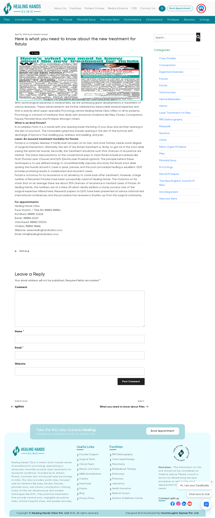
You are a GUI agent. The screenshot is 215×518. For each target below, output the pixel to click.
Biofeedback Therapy (124, 469)
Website (20, 364)
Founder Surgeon (88, 454)
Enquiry (83, 488)
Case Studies (167, 58)
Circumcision (154, 19)
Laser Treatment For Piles (175, 113)
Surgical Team (87, 459)
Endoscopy (118, 474)
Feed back (85, 483)
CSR (134, 8)
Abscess (189, 19)
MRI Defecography (170, 119)
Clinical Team (86, 464)
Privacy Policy (86, 498)
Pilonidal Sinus (86, 19)
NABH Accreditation (90, 474)
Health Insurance (121, 488)
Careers (83, 479)
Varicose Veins (109, 19)
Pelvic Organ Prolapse (172, 147)
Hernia (54, 19)
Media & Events (118, 8)
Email (19, 348)
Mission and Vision (89, 469)
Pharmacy (117, 479)
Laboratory (118, 483)
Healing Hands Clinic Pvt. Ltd (51, 513)
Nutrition (164, 133)
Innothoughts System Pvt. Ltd (180, 513)
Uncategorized (168, 192)
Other (163, 140)
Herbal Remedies (169, 99)
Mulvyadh (165, 126)
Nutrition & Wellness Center (127, 498)
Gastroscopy (167, 92)
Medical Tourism (121, 493)
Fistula (41, 19)
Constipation (23, 19)
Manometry (118, 464)
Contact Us (147, 8)
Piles (7, 19)
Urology (205, 19)
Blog (81, 493)
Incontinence (132, 19)
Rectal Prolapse (169, 174)
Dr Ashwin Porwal (39, 35)
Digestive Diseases (171, 72)
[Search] (198, 37)
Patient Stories (94, 8)
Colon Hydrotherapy (123, 459)
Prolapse (173, 19)
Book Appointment (180, 8)
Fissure (68, 19)
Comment (21, 287)
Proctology (166, 167)
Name (19, 331)
